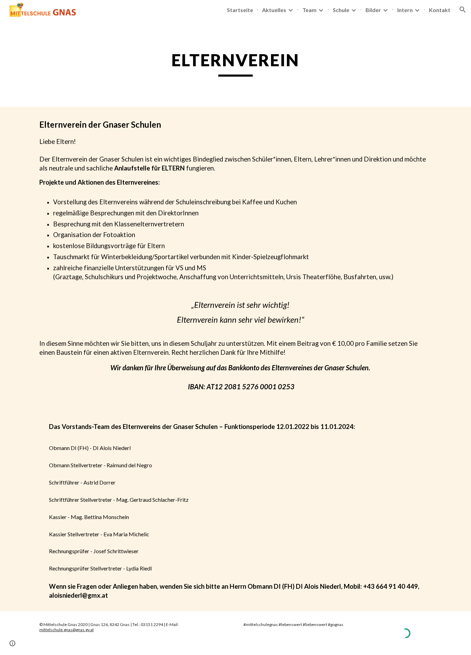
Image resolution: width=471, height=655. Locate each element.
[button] (462, 9)
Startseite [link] (240, 10)
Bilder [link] (373, 10)
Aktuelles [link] (274, 10)
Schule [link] (341, 10)
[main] (235, 63)
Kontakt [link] (439, 10)
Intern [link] (405, 10)
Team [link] (309, 10)
